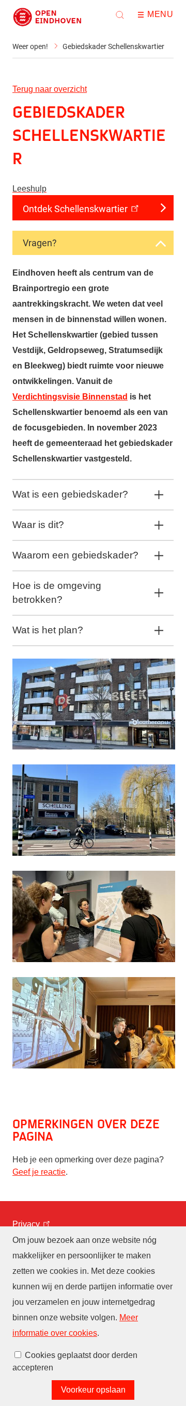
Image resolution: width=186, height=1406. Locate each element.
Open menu (144, 15)
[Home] (47, 17)
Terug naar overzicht (49, 89)
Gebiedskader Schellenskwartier (113, 46)
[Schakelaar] (161, 243)
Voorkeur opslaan (93, 1389)
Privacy (26, 1224)
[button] (120, 15)
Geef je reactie (39, 1172)
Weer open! (30, 46)
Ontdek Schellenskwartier (75, 208)
